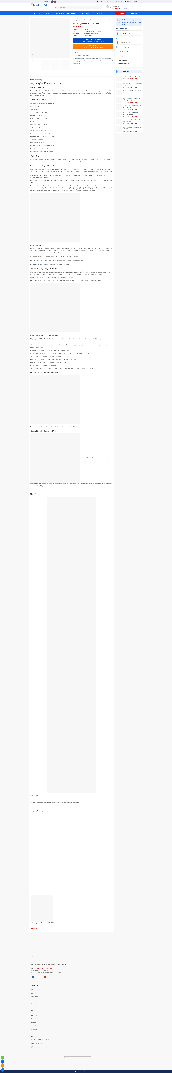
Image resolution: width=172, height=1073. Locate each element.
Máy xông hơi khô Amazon (83, 58)
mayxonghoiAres (89, 61)
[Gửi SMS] (2, 1066)
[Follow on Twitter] (39, 977)
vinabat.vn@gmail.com (41, 970)
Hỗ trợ (119, 1)
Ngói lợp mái (85, 13)
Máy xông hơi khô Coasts (105, 58)
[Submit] (101, 7)
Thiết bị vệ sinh (36, 13)
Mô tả (32, 80)
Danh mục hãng (97, 13)
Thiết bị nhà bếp (72, 13)
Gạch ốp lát (48, 13)
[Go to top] (168, 1070)
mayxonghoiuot (76, 63)
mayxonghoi (82, 61)
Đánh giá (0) (39, 80)
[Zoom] (32, 56)
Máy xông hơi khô (101, 19)
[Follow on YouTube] (55, 1)
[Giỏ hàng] (140, 7)
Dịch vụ (111, 1)
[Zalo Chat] (2, 1062)
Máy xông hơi (92, 19)
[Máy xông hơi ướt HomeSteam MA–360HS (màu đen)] (42, 908)
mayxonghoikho (105, 61)
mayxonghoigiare (97, 61)
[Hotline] (2, 1058)
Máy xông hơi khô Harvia (83, 55)
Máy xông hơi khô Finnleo (78, 60)
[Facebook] (2, 1070)
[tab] (32, 80)
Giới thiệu (101, 1)
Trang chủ (75, 19)
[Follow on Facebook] (52, 1)
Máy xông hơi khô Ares (94, 58)
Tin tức (128, 1)
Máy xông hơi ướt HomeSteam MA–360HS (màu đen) (46, 923)
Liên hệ (138, 1)
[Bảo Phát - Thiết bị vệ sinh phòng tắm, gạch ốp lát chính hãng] (40, 7)
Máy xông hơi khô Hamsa (90, 60)
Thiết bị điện (60, 13)
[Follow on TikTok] (36, 977)
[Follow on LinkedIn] (42, 977)
